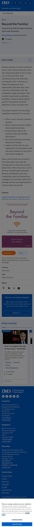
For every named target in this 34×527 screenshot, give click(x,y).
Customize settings (17, 519)
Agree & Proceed (17, 524)
